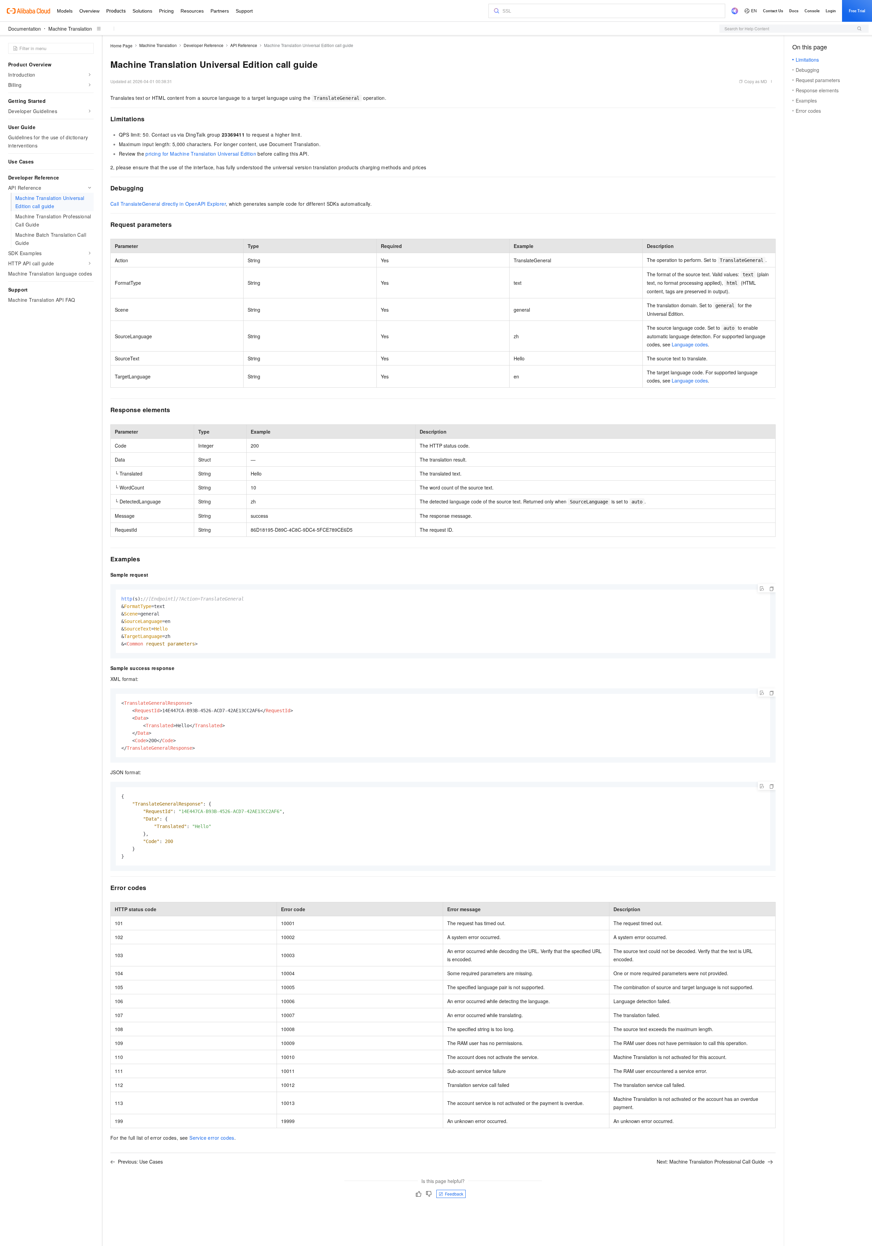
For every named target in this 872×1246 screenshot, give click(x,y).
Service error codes (211, 1137)
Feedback (454, 1194)
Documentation (24, 28)
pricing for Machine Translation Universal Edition (200, 153)
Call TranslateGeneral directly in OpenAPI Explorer (168, 203)
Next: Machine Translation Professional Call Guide (711, 1161)
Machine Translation (70, 28)
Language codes (690, 344)
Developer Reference (203, 45)
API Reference (243, 45)
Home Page (121, 45)
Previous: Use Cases (140, 1161)
